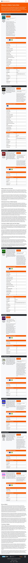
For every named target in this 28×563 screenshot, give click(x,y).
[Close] (26, 1)
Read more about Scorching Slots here (3, 439)
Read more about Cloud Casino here (3, 405)
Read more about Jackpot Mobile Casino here (3, 93)
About (11, 561)
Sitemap (17, 561)
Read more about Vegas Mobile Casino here (3, 21)
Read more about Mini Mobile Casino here (3, 363)
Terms (14, 561)
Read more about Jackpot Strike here (3, 157)
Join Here (8, 16)
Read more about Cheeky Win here (3, 321)
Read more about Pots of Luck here (3, 255)
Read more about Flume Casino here (3, 477)
